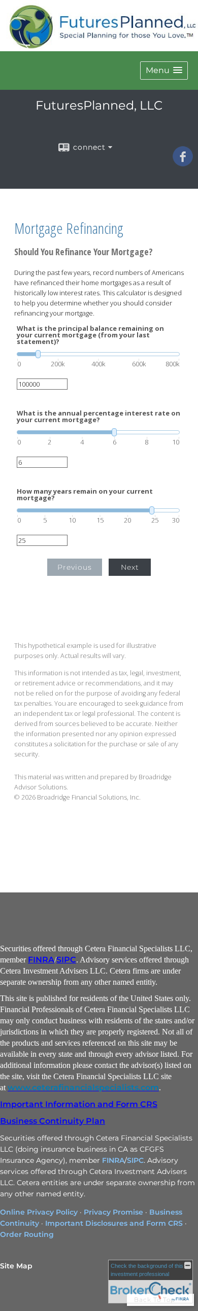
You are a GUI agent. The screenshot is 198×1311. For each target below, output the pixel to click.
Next (130, 567)
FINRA (41, 959)
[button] (164, 70)
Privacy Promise (113, 1212)
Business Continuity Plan (52, 1121)
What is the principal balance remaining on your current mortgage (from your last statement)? (90, 335)
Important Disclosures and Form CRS (114, 1223)
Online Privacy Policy (39, 1212)
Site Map (16, 1265)
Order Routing (27, 1234)
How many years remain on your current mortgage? (85, 494)
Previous (74, 567)
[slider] (98, 354)
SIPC (66, 959)
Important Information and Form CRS (78, 1104)
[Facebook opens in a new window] (183, 163)
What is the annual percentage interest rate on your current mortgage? (98, 416)
